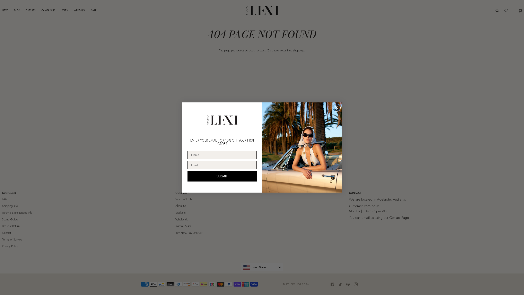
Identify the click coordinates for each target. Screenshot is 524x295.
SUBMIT (222, 176)
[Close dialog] (336, 107)
